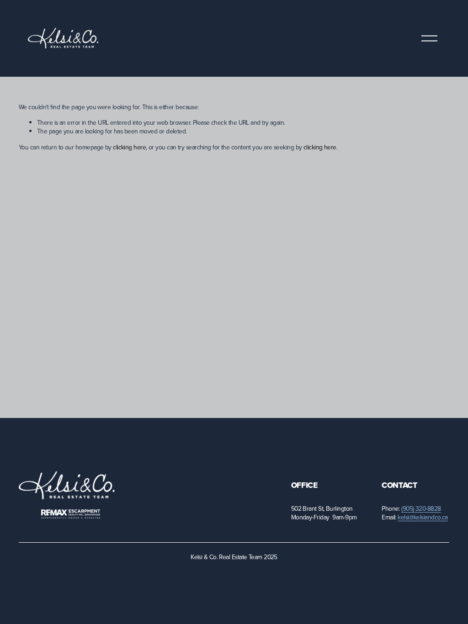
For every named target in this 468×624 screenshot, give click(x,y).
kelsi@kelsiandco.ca (423, 517)
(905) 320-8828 (421, 508)
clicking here (129, 147)
